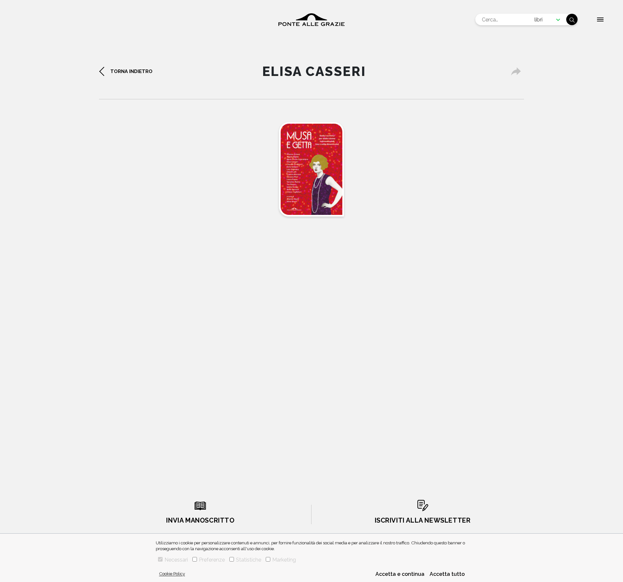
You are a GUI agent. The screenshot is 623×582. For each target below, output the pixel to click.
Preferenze (212, 560)
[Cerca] (572, 19)
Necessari (176, 560)
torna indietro (131, 71)
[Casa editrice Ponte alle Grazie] (311, 19)
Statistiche (248, 560)
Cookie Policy (172, 573)
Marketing (284, 560)
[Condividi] (516, 71)
